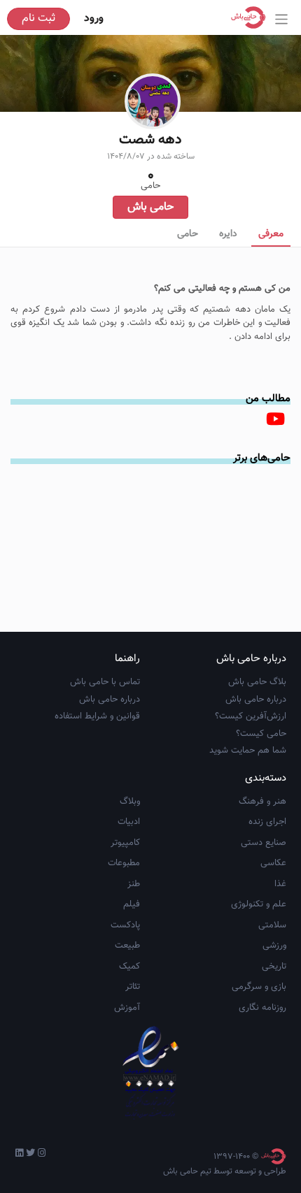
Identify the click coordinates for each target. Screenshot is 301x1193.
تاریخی (274, 967)
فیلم (131, 904)
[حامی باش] (252, 17)
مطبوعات (124, 863)
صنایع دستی (263, 843)
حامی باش (150, 207)
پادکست (125, 925)
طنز (133, 884)
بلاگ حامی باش (257, 682)
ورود (94, 18)
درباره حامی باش (255, 700)
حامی (187, 234)
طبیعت (127, 946)
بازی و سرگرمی (259, 987)
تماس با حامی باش (105, 682)
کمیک (129, 967)
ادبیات (129, 822)
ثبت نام (38, 18)
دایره (228, 234)
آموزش (127, 1008)
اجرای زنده (267, 822)
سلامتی (272, 925)
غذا (280, 884)
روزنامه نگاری (262, 1008)
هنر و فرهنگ (262, 802)
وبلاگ (130, 802)
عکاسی (273, 863)
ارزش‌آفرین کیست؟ (250, 716)
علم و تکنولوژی (258, 904)
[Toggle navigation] (282, 19)
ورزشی (274, 946)
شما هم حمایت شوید (247, 751)
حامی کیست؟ (261, 734)
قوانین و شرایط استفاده (97, 716)
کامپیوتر (125, 843)
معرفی (271, 234)
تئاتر (132, 987)
